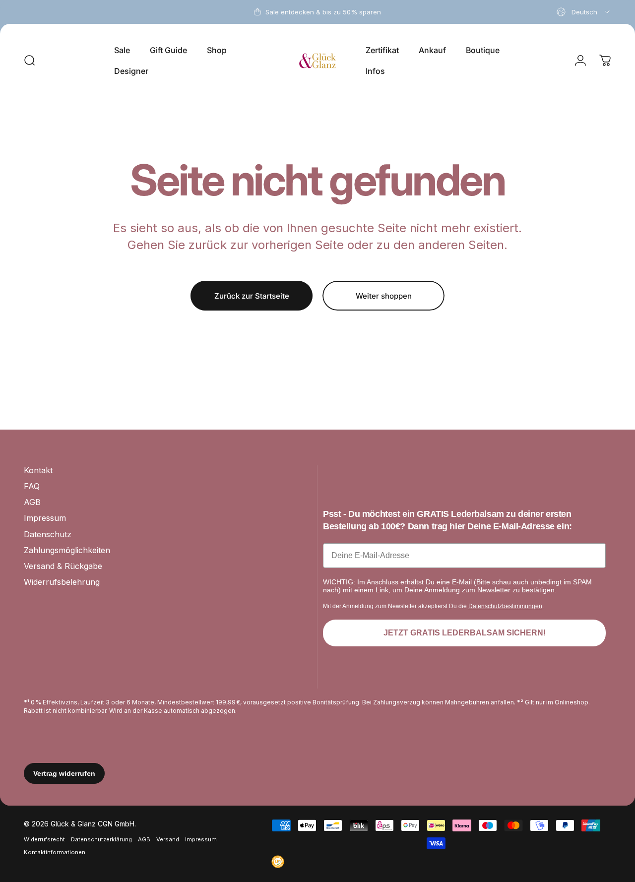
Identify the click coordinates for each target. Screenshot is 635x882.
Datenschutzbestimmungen (505, 606)
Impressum (45, 518)
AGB (32, 502)
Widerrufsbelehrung (62, 582)
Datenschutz (47, 534)
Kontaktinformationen (54, 852)
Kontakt (38, 470)
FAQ (32, 486)
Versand (167, 839)
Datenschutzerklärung (101, 839)
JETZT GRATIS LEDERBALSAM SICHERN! (464, 633)
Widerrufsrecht (44, 839)
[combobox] (584, 12)
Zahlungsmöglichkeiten (67, 550)
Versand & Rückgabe (63, 566)
